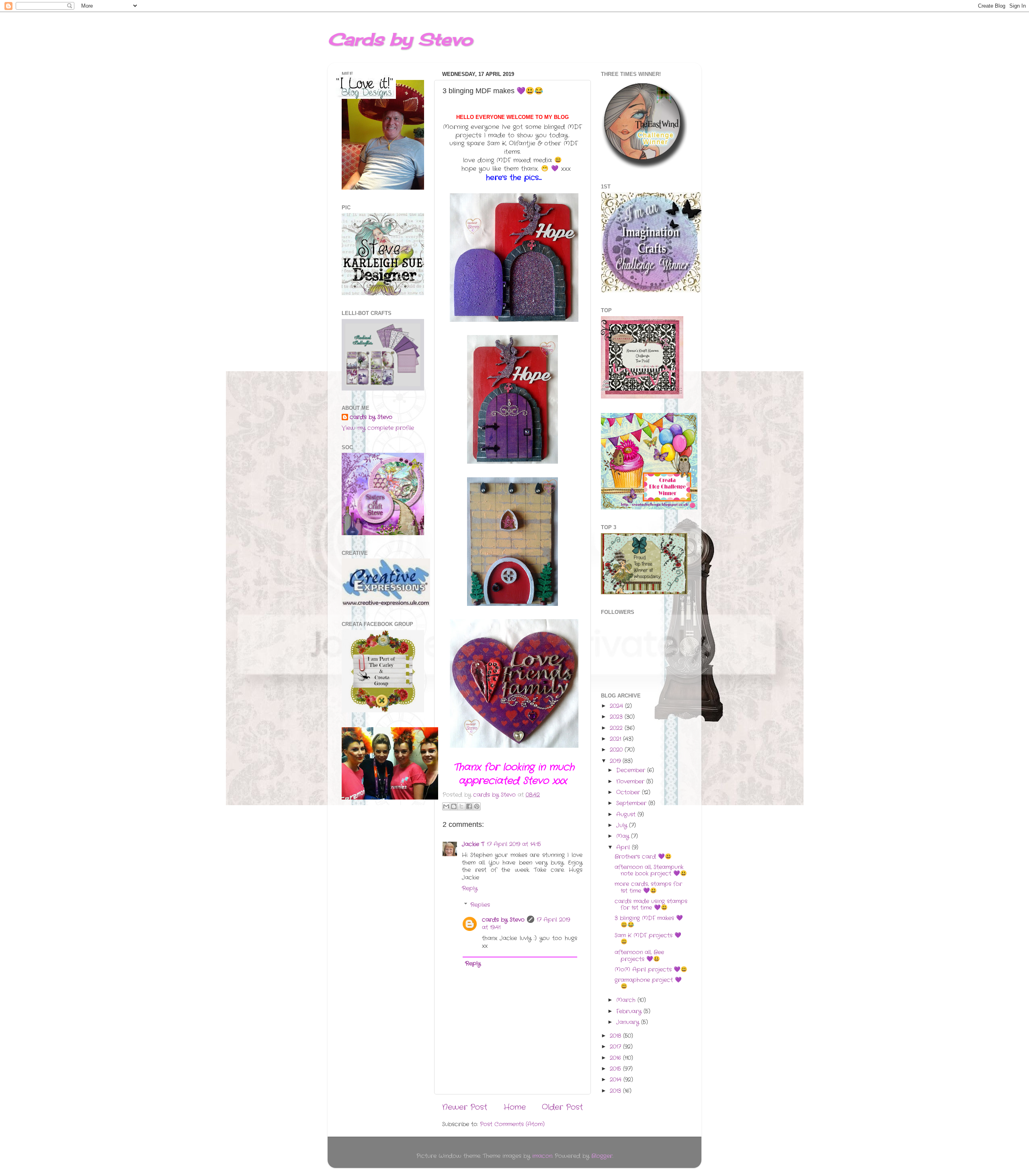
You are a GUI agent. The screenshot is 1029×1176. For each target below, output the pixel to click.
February (630, 1011)
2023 (617, 717)
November (631, 781)
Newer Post (464, 1107)
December (631, 770)
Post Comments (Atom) (512, 1124)
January (628, 1022)
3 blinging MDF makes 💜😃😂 (649, 921)
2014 (616, 1080)
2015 (616, 1069)
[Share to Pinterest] (477, 806)
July (622, 825)
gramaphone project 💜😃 (648, 983)
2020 (617, 750)
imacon (542, 1156)
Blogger (602, 1156)
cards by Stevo (503, 920)
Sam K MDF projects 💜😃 (648, 939)
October (629, 792)
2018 (616, 1036)
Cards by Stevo (400, 39)
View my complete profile (378, 428)
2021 (616, 739)
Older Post (562, 1107)
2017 (616, 1047)
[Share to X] (461, 806)
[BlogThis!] (454, 806)
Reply (470, 888)
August (626, 814)
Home (515, 1107)
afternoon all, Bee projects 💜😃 (639, 956)
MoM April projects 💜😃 (651, 970)
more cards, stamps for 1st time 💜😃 (648, 887)
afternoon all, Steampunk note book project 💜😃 (651, 870)
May (623, 836)
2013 (616, 1091)
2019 (616, 761)
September (632, 803)
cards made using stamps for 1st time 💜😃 (651, 905)
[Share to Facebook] (469, 806)
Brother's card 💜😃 (643, 857)
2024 (617, 706)
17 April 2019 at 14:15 (514, 844)
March (626, 1000)
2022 (617, 728)
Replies (480, 905)
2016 (616, 1058)
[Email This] (446, 806)
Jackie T (473, 844)
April (624, 847)
